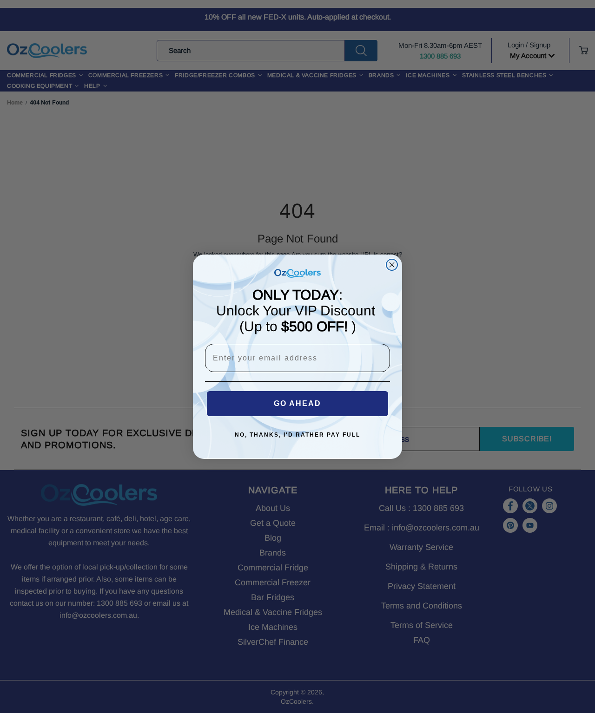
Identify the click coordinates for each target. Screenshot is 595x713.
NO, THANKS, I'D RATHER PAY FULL (297, 435)
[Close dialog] (391, 264)
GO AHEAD (297, 403)
